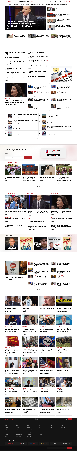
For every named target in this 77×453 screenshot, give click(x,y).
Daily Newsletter (63, 429)
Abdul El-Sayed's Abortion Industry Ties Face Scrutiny (15, 52)
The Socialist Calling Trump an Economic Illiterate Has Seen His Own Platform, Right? (47, 411)
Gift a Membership (63, 427)
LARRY (39, 425)
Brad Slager (29, 431)
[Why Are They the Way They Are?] (44, 133)
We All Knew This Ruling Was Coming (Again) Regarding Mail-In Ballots (29, 411)
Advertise (51, 427)
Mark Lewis (14, 134)
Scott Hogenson (7, 228)
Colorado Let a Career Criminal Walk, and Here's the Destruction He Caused (64, 310)
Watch (6, 431)
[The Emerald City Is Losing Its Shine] (44, 116)
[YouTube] (42, 419)
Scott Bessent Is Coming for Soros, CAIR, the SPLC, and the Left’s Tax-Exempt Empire (64, 329)
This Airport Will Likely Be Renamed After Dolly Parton (63, 93)
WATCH (24, 1)
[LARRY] (11, 243)
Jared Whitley (30, 222)
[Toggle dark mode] (71, 2)
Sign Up (69, 448)
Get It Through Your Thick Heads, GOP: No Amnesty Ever (36, 61)
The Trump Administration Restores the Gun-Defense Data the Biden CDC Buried (15, 67)
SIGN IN (59, 1)
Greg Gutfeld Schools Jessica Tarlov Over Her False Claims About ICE (61, 219)
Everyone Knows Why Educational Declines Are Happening (11, 391)
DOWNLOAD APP (53, 1)
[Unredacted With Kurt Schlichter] (54, 243)
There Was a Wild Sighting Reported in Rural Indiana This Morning (64, 411)
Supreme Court (18, 436)
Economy (17, 431)
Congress (17, 427)
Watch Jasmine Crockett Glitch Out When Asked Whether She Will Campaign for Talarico (12, 329)
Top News (6, 425)
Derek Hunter (29, 427)
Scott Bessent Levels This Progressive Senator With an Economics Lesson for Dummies (64, 107)
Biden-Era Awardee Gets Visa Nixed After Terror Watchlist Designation (12, 310)
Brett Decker (49, 116)
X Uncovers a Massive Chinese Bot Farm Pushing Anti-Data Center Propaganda (46, 372)
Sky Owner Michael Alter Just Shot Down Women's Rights (40, 107)
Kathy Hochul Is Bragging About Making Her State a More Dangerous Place (15, 102)
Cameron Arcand (36, 88)
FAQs (66, 419)
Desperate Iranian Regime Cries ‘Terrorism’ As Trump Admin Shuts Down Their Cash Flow (12, 372)
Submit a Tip (51, 431)
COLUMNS (21, 1)
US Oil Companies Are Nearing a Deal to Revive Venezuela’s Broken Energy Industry (64, 87)
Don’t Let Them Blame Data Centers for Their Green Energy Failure (15, 73)
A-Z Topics (18, 423)
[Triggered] (26, 243)
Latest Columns (7, 429)
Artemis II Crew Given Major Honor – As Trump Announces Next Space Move (46, 329)
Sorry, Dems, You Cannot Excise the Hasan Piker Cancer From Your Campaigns (63, 284)
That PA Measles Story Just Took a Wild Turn (14, 278)
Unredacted (40, 429)
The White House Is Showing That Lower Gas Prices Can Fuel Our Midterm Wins (15, 78)
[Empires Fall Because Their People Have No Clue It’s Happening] (10, 133)
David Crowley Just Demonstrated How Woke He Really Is (64, 100)
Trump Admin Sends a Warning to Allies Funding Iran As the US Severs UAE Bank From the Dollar (37, 228)
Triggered (39, 427)
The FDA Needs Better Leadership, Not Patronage (36, 77)
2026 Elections (18, 425)
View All (69, 235)
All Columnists (29, 436)
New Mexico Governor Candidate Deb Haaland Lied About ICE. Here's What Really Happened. (61, 227)
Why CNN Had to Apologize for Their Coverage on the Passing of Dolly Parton (41, 277)
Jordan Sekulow (7, 214)
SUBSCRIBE (65, 1)
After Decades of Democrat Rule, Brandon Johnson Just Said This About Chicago (29, 391)
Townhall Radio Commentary (42, 432)
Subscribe (27, 157)
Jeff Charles (58, 279)
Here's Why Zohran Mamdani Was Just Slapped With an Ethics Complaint (41, 100)
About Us (51, 425)
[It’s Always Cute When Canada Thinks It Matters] (10, 127)
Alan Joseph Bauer (30, 432)
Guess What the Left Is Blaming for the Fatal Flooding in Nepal (36, 66)
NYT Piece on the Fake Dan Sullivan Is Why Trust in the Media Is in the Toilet (63, 264)
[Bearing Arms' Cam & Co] (40, 243)
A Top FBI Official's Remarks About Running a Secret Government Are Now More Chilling (41, 271)
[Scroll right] (71, 243)
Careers (51, 429)
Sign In (62, 419)
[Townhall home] (9, 419)
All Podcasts (40, 434)
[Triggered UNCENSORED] (69, 243)
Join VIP (70, 419)
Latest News (6, 427)
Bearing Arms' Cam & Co (41, 431)
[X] (36, 419)
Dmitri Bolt (58, 89)
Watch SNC (62, 431)
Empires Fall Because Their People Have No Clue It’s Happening (14, 62)
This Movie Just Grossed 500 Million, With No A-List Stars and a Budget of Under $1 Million (29, 179)
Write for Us (51, 432)
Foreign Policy (18, 432)
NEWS (17, 1)
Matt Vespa (14, 117)
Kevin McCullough (49, 134)
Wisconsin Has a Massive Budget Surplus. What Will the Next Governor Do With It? (12, 411)
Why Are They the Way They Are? (12, 57)
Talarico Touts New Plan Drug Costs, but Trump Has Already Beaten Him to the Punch (41, 94)
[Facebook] (40, 419)
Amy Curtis (35, 101)
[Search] (69, 2)
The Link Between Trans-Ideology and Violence (38, 56)
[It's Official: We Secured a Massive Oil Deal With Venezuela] (44, 122)
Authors (6, 436)
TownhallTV (6, 434)
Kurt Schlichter (15, 128)
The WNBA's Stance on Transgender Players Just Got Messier (29, 310)
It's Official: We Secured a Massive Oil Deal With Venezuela (57, 121)
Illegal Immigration (19, 434)
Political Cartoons (55, 67)
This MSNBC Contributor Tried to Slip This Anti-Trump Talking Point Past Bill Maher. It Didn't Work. (21, 23)
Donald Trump (18, 429)
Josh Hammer (29, 434)
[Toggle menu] (6, 2)
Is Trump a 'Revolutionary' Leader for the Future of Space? (41, 87)
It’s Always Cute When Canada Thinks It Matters (37, 72)
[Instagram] (38, 419)
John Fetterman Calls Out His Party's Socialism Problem (63, 277)
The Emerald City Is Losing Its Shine (36, 52)
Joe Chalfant (36, 96)
